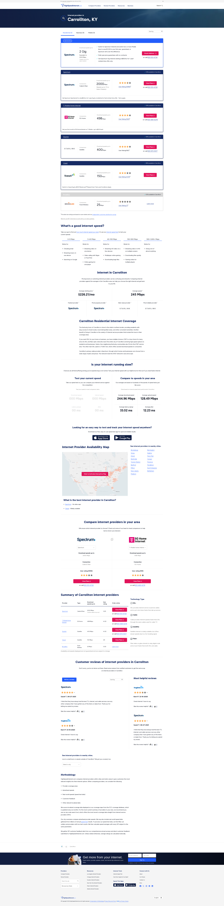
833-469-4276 (152, 120)
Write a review (69, 679)
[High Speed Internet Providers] (71, 5)
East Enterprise (152, 468)
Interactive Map (95, 474)
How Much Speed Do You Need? (120, 877)
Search (159, 5)
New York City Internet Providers (94, 883)
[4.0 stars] (70, 693)
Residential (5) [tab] (67, 33)
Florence (150, 462)
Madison (133, 474)
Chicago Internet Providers (93, 877)
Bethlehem (150, 471)
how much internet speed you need (87, 232)
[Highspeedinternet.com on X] (143, 886)
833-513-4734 (153, 57)
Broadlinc (66, 195)
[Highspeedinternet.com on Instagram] (146, 886)
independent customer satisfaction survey (104, 214)
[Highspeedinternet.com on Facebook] (140, 886)
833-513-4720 (153, 87)
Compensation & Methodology (97, 901)
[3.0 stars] (67, 693)
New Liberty (135, 471)
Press (141, 883)
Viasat (65, 163)
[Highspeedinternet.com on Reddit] (149, 886)
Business (130, 6)
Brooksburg (134, 450)
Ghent (133, 456)
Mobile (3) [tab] (91, 33)
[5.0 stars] (72, 693)
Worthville (134, 459)
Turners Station (135, 462)
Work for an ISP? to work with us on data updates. (77, 218)
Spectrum (66, 72)
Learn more (150, 203)
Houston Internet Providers (93, 880)
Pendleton (150, 465)
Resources (121, 6)
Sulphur (149, 453)
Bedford (133, 465)
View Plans (148, 83)
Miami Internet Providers (92, 886)
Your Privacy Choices (123, 901)
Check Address (148, 53)
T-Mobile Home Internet (72, 106)
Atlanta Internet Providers (93, 889)
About (141, 874)
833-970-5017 (153, 151)
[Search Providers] (78, 881)
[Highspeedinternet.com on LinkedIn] (152, 886)
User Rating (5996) (124, 87)
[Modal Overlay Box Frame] (112, 859)
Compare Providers (94, 6)
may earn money (66, 1)
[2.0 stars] (65, 693)
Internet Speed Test (117, 874)
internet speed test (112, 232)
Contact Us (142, 880)
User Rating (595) (124, 119)
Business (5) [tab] (80, 33)
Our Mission (142, 877)
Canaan (149, 459)
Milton (133, 468)
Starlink (66, 137)
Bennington (151, 450)
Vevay (133, 453)
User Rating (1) (123, 205)
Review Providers (109, 6)
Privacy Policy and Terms (110, 901)
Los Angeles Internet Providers (94, 874)
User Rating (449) (124, 177)
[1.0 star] (62, 693)
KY (66, 846)
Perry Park (150, 456)
